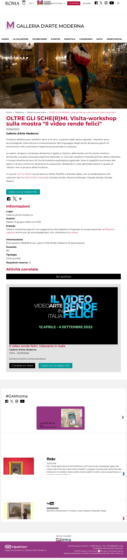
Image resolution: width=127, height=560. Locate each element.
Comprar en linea (22, 365)
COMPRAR (73, 3)
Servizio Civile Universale (35, 177)
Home (9, 112)
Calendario (85, 39)
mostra (74, 232)
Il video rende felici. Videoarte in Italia (37, 346)
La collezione (20, 39)
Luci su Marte (24, 174)
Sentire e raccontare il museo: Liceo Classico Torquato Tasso (76, 510)
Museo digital (114, 39)
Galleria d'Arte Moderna (50, 26)
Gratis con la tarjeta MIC (23, 191)
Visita (99, 39)
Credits (85, 553)
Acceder (87, 3)
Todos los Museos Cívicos (50, 3)
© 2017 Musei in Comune (85, 551)
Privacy (104, 551)
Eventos (55, 39)
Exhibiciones (40, 39)
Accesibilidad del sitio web (102, 553)
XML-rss (119, 553)
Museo (5, 39)
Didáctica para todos (36, 112)
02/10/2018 (84, 469)
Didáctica (69, 39)
